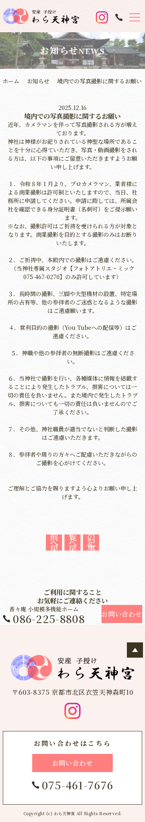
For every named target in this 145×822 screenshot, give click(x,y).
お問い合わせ (72, 763)
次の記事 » (91, 542)
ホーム (10, 81)
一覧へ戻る (72, 542)
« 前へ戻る (54, 542)
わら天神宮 (64, 813)
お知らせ (38, 81)
